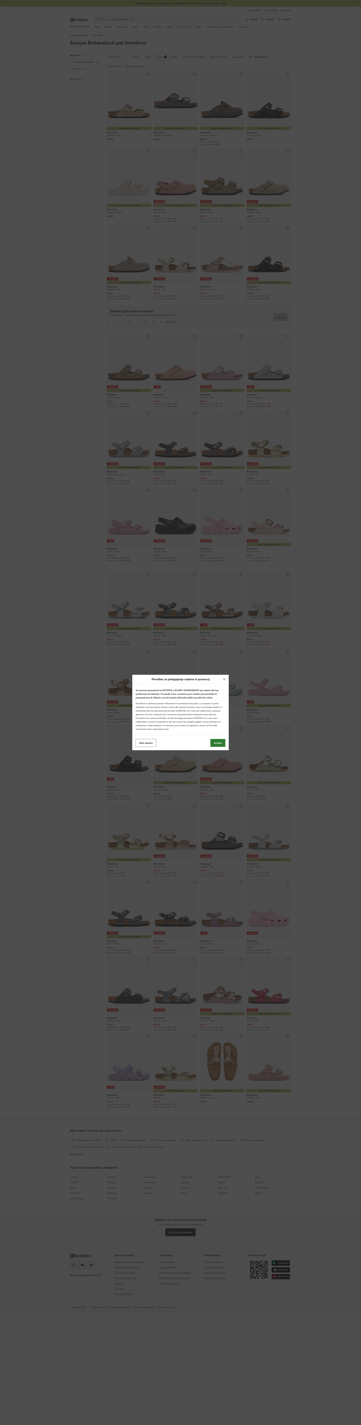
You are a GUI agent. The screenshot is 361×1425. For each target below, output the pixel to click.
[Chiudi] (224, 679)
